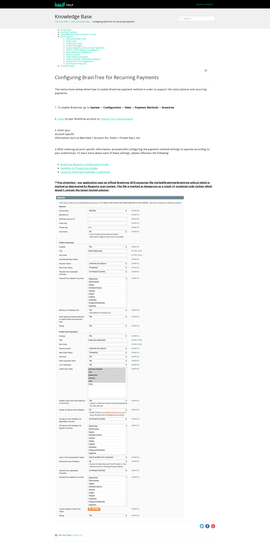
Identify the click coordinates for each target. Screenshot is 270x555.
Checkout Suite (61, 21)
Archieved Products (76, 63)
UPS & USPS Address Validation (82, 50)
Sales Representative (77, 56)
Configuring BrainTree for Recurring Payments (114, 21)
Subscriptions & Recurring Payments (85, 47)
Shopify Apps (67, 65)
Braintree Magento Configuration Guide (84, 164)
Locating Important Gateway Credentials (85, 172)
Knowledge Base (73, 16)
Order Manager (74, 45)
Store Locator (73, 54)
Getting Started (68, 32)
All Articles (65, 29)
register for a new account (117, 119)
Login (61, 119)
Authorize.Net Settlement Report (83, 59)
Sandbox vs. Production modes (79, 168)
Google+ (213, 526)
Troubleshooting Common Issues (78, 34)
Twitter (202, 526)
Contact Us (77, 535)
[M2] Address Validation (78, 52)
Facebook (207, 526)
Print (205, 70)
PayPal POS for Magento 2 (80, 61)
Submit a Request (204, 4)
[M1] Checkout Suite (80, 21)
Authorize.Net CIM (76, 38)
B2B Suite (71, 41)
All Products (66, 36)
